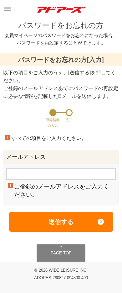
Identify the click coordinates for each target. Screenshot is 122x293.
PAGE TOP (61, 253)
